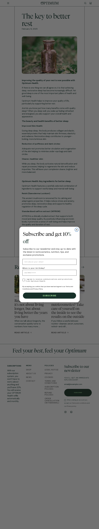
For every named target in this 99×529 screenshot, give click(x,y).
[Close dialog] (76, 230)
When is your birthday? (33, 268)
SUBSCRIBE (49, 295)
